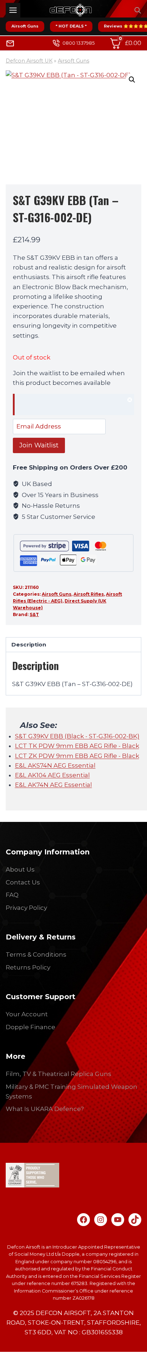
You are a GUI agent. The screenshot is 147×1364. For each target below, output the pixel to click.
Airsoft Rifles (89, 594)
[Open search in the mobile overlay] (137, 10)
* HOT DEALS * (71, 26)
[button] (132, 79)
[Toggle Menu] (13, 10)
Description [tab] (28, 644)
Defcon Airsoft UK (29, 61)
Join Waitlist (39, 445)
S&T (34, 614)
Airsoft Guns (25, 26)
